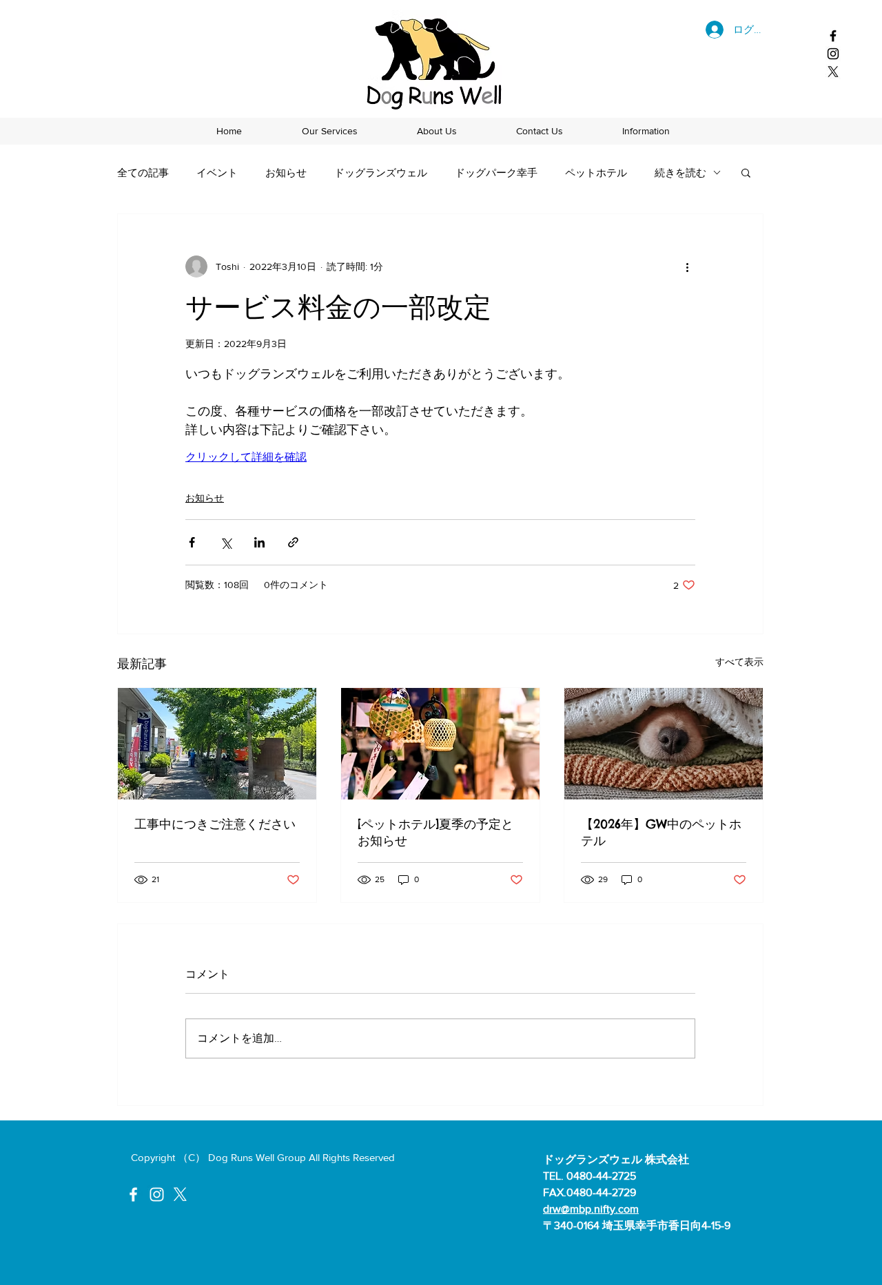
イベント (217, 172)
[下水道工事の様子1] (217, 744)
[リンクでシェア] (293, 542)
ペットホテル (596, 172)
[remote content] (306, 457)
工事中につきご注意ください (215, 824)
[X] (833, 71)
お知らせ (286, 172)
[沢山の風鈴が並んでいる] (440, 744)
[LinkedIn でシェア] (259, 542)
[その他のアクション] (687, 266)
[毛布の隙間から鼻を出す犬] (663, 744)
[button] (745, 172)
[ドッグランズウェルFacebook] (133, 1194)
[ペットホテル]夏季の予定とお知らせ (435, 832)
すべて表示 (739, 661)
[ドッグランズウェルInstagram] (156, 1194)
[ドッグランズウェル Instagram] (833, 53)
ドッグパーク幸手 (496, 172)
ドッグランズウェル (380, 172)
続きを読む (680, 172)
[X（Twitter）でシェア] (225, 542)
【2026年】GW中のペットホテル (661, 832)
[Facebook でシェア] (191, 542)
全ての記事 (143, 172)
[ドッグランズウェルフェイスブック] (833, 35)
